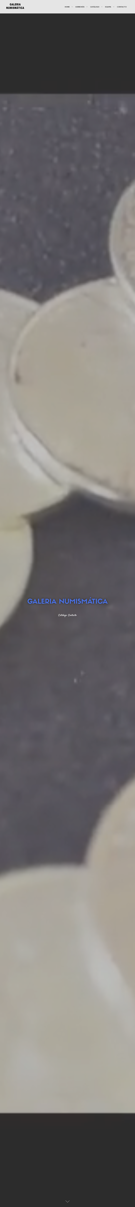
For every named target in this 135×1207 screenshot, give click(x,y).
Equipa (108, 7)
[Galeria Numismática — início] (15, 6)
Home (67, 7)
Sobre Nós (79, 7)
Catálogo (94, 7)
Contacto (122, 7)
